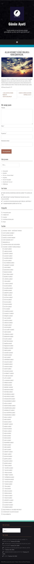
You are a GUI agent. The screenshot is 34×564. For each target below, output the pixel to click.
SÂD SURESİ (7, 447)
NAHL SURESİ (7, 417)
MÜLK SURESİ (8, 403)
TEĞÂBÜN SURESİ (9, 477)
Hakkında (5, 184)
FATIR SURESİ (8, 299)
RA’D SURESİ (7, 440)
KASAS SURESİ (8, 366)
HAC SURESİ (7, 318)
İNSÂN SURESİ (8, 343)
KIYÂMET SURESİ (9, 373)
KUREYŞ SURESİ (8, 375)
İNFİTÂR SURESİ (8, 341)
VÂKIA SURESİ (8, 491)
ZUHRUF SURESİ (8, 504)
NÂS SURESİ (7, 419)
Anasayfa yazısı (7, 212)
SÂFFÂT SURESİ (8, 451)
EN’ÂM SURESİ (8, 290)
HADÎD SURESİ (8, 320)
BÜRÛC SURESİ (8, 276)
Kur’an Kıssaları (7, 179)
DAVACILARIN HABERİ (9, 237)
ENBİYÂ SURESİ (8, 292)
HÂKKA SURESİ (8, 322)
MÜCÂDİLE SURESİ (9, 396)
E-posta (3, 133)
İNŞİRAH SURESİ (8, 348)
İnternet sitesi (5, 140)
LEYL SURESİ (7, 378)
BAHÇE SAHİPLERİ (8, 235)
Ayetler (5, 173)
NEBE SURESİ (7, 426)
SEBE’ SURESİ (7, 454)
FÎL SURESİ (7, 309)
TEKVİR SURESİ (8, 481)
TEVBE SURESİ (8, 484)
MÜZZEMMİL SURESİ (9, 415)
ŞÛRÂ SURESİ (8, 463)
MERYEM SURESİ (8, 389)
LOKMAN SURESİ (8, 380)
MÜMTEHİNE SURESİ (9, 405)
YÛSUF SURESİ (8, 498)
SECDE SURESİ (8, 456)
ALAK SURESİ (7, 260)
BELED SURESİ (8, 272)
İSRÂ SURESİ (7, 350)
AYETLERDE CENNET (8, 233)
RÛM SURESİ (7, 445)
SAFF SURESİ (7, 449)
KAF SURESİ (7, 357)
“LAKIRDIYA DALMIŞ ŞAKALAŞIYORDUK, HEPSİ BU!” (17, 201)
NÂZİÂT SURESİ (8, 424)
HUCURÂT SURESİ (9, 329)
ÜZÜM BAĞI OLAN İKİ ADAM (10, 512)
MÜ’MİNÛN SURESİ (9, 394)
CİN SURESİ (7, 281)
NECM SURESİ (8, 428)
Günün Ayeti (17, 23)
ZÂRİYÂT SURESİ (8, 500)
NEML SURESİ (7, 431)
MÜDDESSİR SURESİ (9, 398)
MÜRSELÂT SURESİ (9, 410)
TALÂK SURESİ (8, 470)
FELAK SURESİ (8, 304)
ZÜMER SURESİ (8, 507)
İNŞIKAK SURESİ (8, 345)
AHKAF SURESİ (8, 256)
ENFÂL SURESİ (8, 295)
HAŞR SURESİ (8, 325)
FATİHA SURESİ (8, 297)
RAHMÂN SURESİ (8, 442)
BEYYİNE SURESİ (8, 274)
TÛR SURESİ (7, 488)
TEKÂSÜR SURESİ (9, 479)
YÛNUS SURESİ (8, 495)
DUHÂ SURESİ (8, 286)
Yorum (3, 107)
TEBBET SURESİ (8, 475)
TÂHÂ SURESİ (8, 465)
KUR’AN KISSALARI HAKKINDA (11, 244)
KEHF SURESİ (7, 368)
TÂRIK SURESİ (8, 472)
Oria (19, 562)
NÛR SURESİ (7, 438)
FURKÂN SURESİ (8, 311)
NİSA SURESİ (7, 433)
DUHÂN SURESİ (8, 288)
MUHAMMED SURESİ (9, 401)
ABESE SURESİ (8, 251)
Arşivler (5, 177)
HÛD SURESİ (7, 332)
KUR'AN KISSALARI (8, 219)
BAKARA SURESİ (8, 269)
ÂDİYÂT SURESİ (8, 253)
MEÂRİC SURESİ (8, 387)
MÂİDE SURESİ (8, 382)
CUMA (6, 556)
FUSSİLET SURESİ (9, 313)
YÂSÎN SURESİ (8, 493)
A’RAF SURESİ (8, 249)
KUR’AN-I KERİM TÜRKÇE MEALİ (11, 247)
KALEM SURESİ (8, 362)
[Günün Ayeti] (17, 13)
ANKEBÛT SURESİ (9, 265)
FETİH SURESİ (8, 306)
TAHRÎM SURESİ (8, 468)
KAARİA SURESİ (8, 352)
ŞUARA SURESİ (8, 461)
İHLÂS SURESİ (8, 339)
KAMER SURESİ (8, 364)
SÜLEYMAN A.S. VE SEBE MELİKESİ (12, 509)
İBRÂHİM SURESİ (8, 336)
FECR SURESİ (7, 302)
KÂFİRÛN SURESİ (8, 359)
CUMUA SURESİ (8, 283)
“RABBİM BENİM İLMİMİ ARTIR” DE (12, 203)
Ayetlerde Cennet (7, 182)
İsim (2, 126)
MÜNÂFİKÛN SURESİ (9, 408)
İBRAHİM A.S (6, 242)
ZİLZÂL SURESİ (8, 502)
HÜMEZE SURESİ (8, 334)
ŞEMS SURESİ (7, 458)
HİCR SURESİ (7, 327)
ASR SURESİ (7, 267)
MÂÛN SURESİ (8, 385)
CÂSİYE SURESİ (8, 279)
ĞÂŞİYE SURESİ (8, 315)
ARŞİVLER (6, 214)
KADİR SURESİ (8, 355)
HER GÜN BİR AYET (8, 240)
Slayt (4, 221)
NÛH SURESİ (7, 435)
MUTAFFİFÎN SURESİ (9, 412)
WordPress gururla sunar (7, 562)
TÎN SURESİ (7, 486)
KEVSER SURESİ (8, 371)
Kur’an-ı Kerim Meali (8, 175)
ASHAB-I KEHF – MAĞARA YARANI (12, 230)
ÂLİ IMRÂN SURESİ (9, 262)
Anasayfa (5, 171)
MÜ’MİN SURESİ (8, 392)
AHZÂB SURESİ (8, 258)
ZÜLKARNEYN (7, 514)
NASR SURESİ (7, 422)
